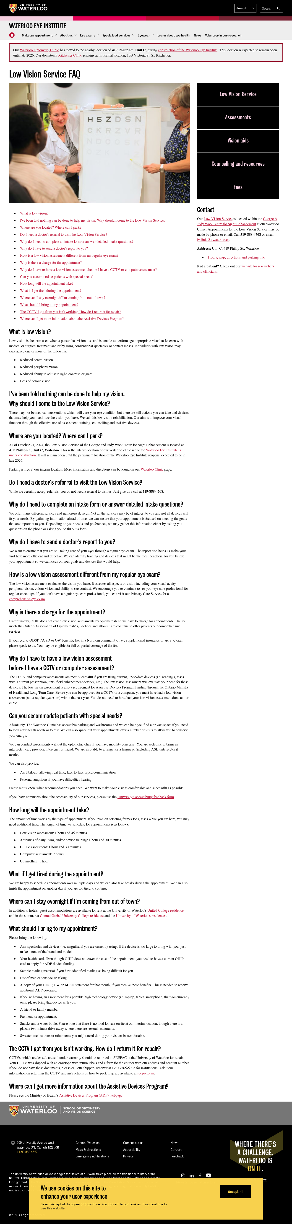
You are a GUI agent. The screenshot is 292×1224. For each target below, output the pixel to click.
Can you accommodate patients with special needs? (57, 276)
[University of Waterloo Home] (28, 8)
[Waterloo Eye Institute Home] (12, 35)
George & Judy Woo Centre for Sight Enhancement (237, 221)
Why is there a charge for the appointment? (51, 262)
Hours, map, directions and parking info (236, 257)
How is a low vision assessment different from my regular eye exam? (69, 255)
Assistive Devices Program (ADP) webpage (91, 1095)
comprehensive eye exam (27, 598)
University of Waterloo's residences (141, 915)
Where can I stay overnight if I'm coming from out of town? (62, 297)
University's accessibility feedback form (145, 796)
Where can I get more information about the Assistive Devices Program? (72, 318)
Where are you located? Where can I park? (50, 227)
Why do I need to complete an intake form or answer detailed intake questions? (76, 241)
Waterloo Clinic (152, 469)
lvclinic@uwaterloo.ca (213, 239)
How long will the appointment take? (46, 283)
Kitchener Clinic (70, 55)
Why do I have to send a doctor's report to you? (54, 248)
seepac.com (145, 1073)
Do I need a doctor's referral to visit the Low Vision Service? (63, 234)
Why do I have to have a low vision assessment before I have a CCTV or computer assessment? (88, 269)
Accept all (235, 1191)
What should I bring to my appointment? (49, 304)
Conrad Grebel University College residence (72, 915)
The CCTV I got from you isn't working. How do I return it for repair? (70, 311)
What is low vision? (34, 213)
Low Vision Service (218, 218)
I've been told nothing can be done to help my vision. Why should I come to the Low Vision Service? (92, 220)
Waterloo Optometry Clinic (39, 49)
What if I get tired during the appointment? (50, 290)
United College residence (165, 910)
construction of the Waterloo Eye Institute (187, 49)
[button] (245, 8)
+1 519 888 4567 (27, 1152)
